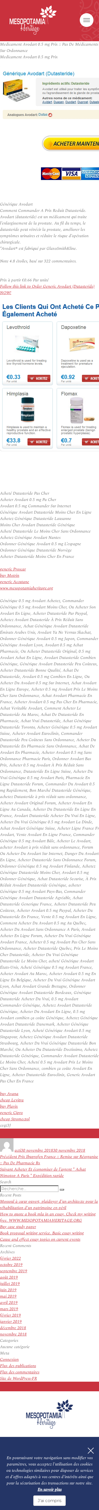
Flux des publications (18, 1366)
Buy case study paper (18, 1227)
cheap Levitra (12, 1100)
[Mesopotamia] (33, 20)
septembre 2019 (13, 1271)
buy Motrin (9, 575)
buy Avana (9, 1094)
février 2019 (10, 1315)
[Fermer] (91, 1451)
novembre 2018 (13, 1334)
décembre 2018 (13, 1328)
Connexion (9, 1359)
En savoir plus (50, 1489)
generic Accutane (14, 582)
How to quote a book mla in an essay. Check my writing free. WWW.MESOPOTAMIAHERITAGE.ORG (48, 1217)
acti (18, 1150)
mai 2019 (8, 1296)
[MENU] (87, 20)
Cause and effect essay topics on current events (40, 1239)
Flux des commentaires (19, 1372)
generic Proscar (13, 569)
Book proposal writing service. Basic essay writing (42, 1233)
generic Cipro (11, 1113)
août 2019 (9, 1277)
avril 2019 (9, 1303)
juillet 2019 (10, 1284)
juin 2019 (8, 1290)
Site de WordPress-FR (18, 1378)
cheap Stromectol (15, 1119)
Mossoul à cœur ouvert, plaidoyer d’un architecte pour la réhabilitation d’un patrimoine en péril (49, 1204)
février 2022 (10, 1258)
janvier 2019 (11, 1321)
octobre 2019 (11, 1265)
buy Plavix (9, 1106)
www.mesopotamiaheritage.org (26, 588)
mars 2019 (9, 1309)
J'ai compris (49, 1500)
